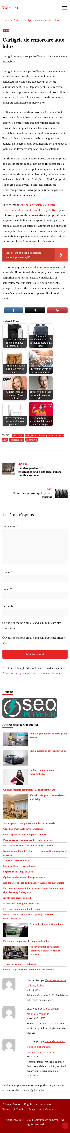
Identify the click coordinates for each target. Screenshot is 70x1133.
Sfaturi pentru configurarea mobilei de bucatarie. (29, 823)
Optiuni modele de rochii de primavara (24, 877)
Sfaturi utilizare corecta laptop (19, 866)
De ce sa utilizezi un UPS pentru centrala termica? (30, 845)
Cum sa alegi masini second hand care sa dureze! (29, 969)
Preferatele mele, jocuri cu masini (21, 903)
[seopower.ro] (29, 701)
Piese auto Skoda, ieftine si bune (46, 924)
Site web (7, 606)
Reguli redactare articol (38, 1104)
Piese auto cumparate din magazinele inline (26, 941)
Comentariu (10, 526)
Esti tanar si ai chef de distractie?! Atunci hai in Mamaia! (33, 882)
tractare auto (31, 440)
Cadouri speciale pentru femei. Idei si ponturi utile (29, 789)
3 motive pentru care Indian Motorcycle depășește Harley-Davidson (45, 950)
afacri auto (18, 435)
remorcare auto (16, 440)
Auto (6, 30)
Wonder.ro (11, 7)
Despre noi (35, 1109)
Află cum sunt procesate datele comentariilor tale (31, 673)
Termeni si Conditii (13, 1109)
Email (7, 589)
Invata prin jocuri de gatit (17, 898)
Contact (49, 1109)
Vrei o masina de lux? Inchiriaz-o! (47, 751)
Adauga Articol (11, 1104)
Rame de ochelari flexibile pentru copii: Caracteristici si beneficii (46, 1047)
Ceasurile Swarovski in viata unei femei (24, 829)
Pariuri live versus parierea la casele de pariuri (28, 840)
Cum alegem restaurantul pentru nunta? (24, 834)
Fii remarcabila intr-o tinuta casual (22, 909)
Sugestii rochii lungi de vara (18, 871)
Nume (7, 572)
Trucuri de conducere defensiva (20, 964)
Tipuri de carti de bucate (16, 860)
